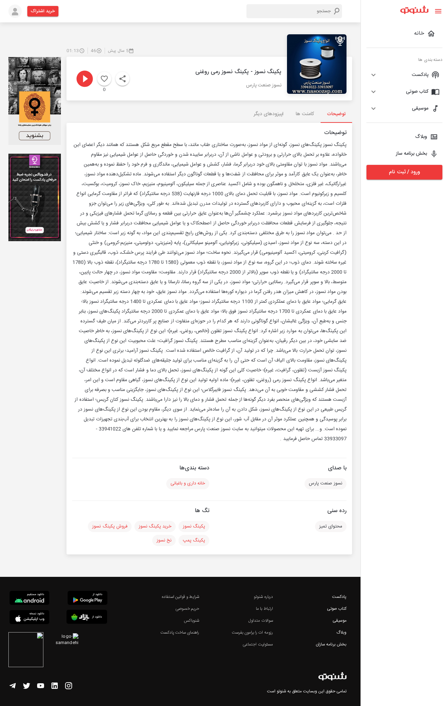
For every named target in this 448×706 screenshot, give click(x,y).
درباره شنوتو (263, 597)
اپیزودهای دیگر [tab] (269, 114)
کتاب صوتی (336, 609)
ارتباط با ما (264, 609)
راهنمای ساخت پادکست (179, 632)
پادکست (339, 597)
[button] (404, 75)
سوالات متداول (260, 620)
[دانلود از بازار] (86, 618)
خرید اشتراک (43, 11)
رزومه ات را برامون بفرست (252, 632)
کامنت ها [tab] (305, 114)
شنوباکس (191, 620)
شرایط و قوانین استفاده (180, 597)
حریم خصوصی (187, 609)
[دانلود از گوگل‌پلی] (87, 599)
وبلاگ (341, 632)
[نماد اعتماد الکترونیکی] (25, 650)
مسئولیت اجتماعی (258, 644)
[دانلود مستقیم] (29, 599)
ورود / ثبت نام (404, 172)
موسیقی (339, 620)
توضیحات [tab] (336, 114)
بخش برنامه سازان (331, 644)
